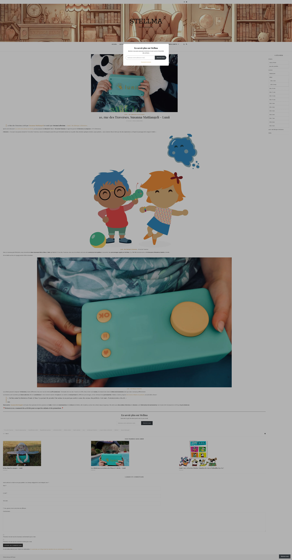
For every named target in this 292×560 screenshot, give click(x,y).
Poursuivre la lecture (146, 62)
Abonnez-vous (160, 57)
